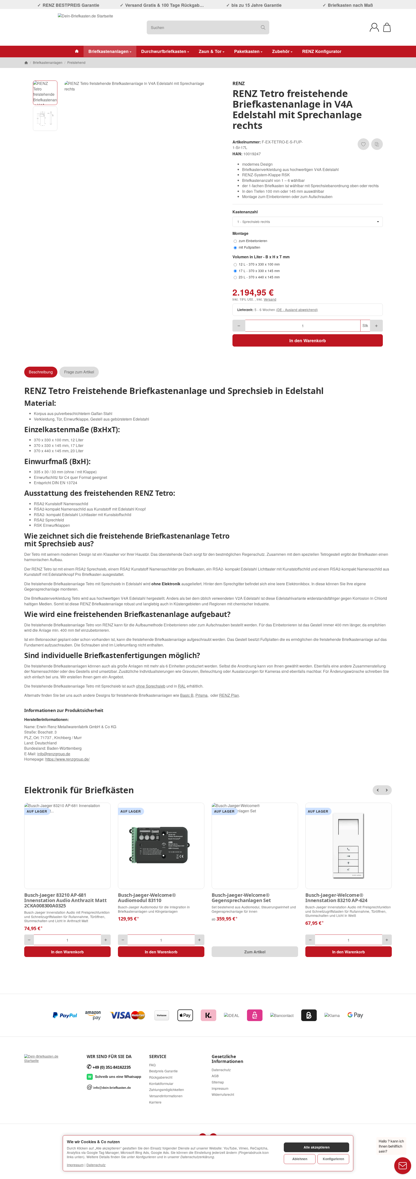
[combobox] (307, 222)
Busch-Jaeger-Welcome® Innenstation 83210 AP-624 (336, 897)
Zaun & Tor (210, 51)
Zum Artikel (254, 952)
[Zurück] (377, 790)
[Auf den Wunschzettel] (363, 144)
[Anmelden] (374, 27)
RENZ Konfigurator (321, 51)
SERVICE (157, 1056)
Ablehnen (299, 1159)
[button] (45, 93)
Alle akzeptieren (317, 1147)
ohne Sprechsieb (150, 686)
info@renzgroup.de (53, 753)
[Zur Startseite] (85, 27)
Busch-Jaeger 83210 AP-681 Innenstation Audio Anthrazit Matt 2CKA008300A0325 (65, 900)
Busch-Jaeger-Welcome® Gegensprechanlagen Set (241, 897)
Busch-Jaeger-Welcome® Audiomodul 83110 (147, 897)
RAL (182, 686)
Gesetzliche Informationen (227, 1059)
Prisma (201, 695)
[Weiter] (387, 790)
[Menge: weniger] (238, 326)
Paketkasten (247, 51)
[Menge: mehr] (376, 326)
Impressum (75, 1164)
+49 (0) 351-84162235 (111, 1067)
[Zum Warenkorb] (387, 27)
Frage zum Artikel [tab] (79, 372)
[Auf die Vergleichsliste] (377, 144)
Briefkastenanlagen (108, 51)
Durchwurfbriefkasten (163, 51)
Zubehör (281, 51)
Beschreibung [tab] (41, 372)
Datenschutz (96, 1164)
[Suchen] (263, 27)
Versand (270, 299)
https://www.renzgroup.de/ (67, 759)
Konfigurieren (333, 1159)
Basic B (186, 695)
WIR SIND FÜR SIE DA (109, 1056)
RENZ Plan (229, 695)
